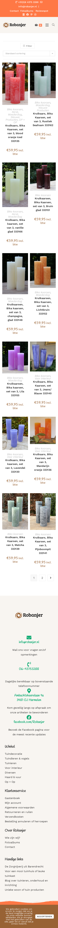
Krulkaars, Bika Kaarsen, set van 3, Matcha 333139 (15, 543)
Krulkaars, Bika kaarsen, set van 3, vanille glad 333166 (15, 225)
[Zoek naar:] (52, 25)
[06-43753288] (29, 664)
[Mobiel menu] (46, 25)
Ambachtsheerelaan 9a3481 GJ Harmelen (29, 697)
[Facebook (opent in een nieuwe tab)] (27, 14)
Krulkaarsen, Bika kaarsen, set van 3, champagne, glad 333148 (15, 312)
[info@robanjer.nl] (29, 637)
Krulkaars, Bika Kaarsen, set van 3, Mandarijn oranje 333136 (43, 462)
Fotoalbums (26, 11)
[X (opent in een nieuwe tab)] (23, 14)
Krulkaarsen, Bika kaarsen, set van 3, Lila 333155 (15, 389)
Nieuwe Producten (13, 118)
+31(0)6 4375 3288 (28, 2)
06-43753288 (29, 669)
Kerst (15, 111)
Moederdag (15, 114)
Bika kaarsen (15, 109)
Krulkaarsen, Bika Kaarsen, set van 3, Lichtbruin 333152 (43, 306)
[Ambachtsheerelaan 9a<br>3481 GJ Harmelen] (29, 690)
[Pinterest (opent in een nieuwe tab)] (31, 14)
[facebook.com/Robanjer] (29, 717)
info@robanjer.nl (29, 642)
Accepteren (44, 916)
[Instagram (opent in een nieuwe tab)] (34, 14)
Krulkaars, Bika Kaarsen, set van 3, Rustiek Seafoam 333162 (43, 119)
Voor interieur (43, 378)
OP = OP (19, 121)
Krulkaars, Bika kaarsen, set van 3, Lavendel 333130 (15, 466)
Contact (14, 11)
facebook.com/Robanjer (29, 722)
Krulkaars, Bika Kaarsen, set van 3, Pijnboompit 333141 (43, 545)
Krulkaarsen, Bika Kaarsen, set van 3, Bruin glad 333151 (43, 204)
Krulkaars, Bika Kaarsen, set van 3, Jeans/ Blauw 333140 (43, 387)
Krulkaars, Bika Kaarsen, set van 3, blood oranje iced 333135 (15, 133)
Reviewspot (42, 11)
